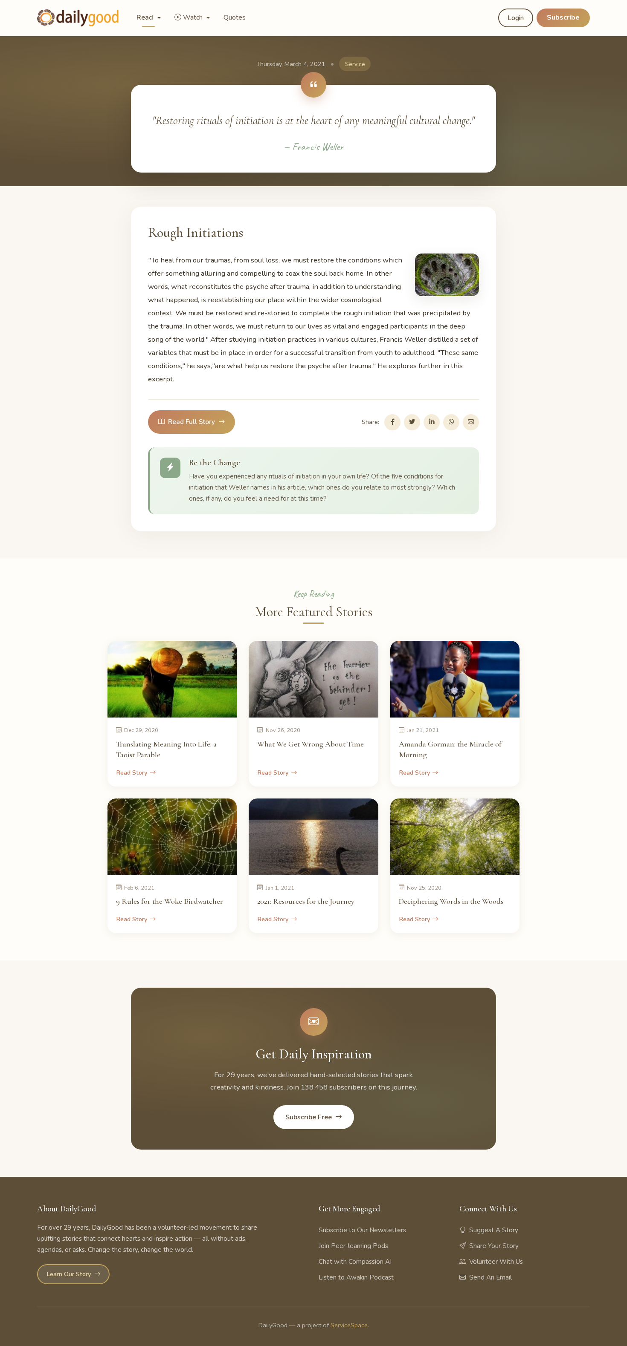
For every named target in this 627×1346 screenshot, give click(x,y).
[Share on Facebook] (392, 422)
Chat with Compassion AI (355, 1261)
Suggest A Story (493, 1230)
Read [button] (145, 17)
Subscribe (563, 17)
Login (516, 18)
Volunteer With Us (496, 1261)
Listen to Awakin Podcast (356, 1277)
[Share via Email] (471, 422)
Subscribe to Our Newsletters (362, 1230)
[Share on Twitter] (412, 422)
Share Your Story (494, 1246)
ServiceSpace (349, 1325)
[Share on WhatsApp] (451, 422)
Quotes (235, 17)
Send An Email (490, 1277)
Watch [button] (193, 17)
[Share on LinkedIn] (432, 422)
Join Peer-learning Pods (353, 1246)
